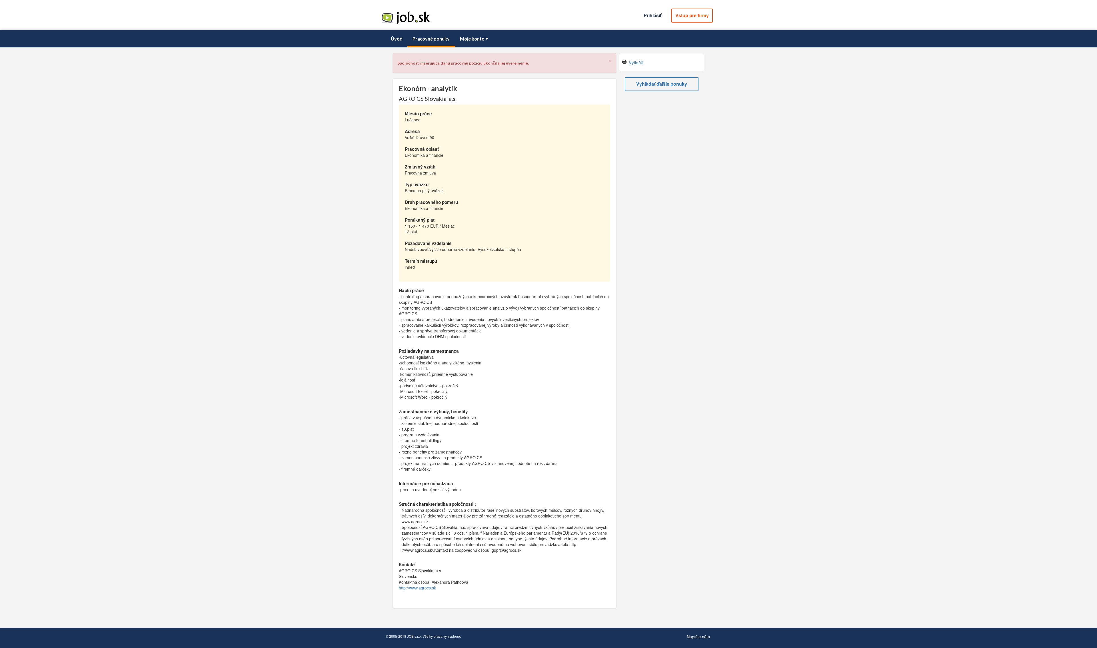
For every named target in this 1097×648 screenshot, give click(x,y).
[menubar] (548, 39)
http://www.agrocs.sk (417, 588)
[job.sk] (405, 24)
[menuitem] (396, 39)
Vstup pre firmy (692, 15)
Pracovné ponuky (431, 38)
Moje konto (472, 38)
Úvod (397, 38)
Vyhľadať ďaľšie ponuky (661, 84)
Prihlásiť (652, 15)
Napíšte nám (698, 636)
